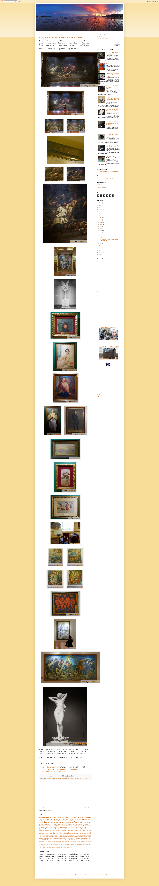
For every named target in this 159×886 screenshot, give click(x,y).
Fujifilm (65, 828)
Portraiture (62, 822)
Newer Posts (42, 808)
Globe (55, 841)
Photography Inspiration (61, 778)
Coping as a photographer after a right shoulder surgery (112, 75)
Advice (90, 838)
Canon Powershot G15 (50, 767)
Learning (46, 842)
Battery (70, 835)
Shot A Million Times (71, 778)
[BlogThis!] (68, 776)
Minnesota (86, 842)
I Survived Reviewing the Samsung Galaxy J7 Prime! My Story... (112, 123)
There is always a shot (43, 847)
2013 (100, 246)
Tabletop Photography (61, 838)
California (41, 832)
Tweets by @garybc (108, 178)
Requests (51, 845)
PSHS (69, 844)
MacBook (63, 842)
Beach (70, 839)
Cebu (78, 835)
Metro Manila (70, 819)
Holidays (62, 824)
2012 (100, 248)
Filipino (72, 830)
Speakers (70, 845)
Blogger (106, 874)
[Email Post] (63, 775)
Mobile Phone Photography (48, 844)
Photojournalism (49, 827)
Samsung (60, 845)
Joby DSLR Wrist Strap (51, 771)
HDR (44, 832)
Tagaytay (78, 845)
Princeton (85, 824)
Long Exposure (69, 824)
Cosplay (79, 839)
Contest (43, 833)
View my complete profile (103, 38)
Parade (85, 836)
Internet (60, 833)
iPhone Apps (50, 835)
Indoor (58, 825)
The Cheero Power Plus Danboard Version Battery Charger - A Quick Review (112, 111)
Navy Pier (60, 832)
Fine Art (81, 827)
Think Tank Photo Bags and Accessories (109, 346)
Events (89, 819)
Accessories (42, 822)
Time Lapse (69, 838)
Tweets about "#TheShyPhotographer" (108, 171)
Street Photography (81, 819)
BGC (88, 832)
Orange (66, 844)
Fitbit (54, 833)
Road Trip (79, 833)
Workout (83, 838)
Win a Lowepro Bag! (111, 63)
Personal (41, 828)
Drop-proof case (87, 839)
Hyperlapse (83, 841)
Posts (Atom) (49, 810)
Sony (90, 830)
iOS (86, 838)
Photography (44, 817)
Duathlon (41, 841)
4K (87, 838)
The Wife (68, 822)
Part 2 (81, 767)
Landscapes (64, 830)
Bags (90, 832)
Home (65, 808)
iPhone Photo (80, 828)
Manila (44, 778)
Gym (50, 836)
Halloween (66, 841)
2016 (100, 211)
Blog (40, 833)
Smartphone (50, 838)
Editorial (45, 841)
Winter (89, 821)
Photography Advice (77, 821)
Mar (101, 235)
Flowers (60, 828)
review (75, 769)
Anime (40, 839)
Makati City (51, 832)
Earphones (89, 835)
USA (90, 833)
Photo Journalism (59, 821)
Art (56, 825)
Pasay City (73, 844)
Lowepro (59, 842)
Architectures (59, 839)
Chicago (53, 817)
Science (78, 832)
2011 (100, 250)
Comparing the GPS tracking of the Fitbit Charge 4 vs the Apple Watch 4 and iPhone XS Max (113, 99)
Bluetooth (74, 835)
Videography (78, 838)
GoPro (46, 836)
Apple (72, 822)
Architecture (79, 824)
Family (46, 833)
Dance (84, 835)
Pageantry (80, 836)
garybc (101, 36)
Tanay (81, 845)
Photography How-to (52, 822)
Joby (87, 841)
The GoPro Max (110, 156)
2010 (100, 252)
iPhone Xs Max (66, 847)
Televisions (85, 845)
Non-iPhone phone (72, 833)
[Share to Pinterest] (73, 776)
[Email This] (66, 776)
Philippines (53, 778)
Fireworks (82, 825)
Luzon (55, 836)
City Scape (74, 839)
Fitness (85, 827)
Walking (50, 847)
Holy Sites (71, 841)
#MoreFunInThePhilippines (45, 830)
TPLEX (74, 845)
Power (45, 845)
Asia (64, 839)
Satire (63, 845)
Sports (54, 838)
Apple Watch (53, 839)
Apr (101, 233)
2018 (100, 207)
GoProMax (59, 841)
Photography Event (84, 844)
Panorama (71, 828)
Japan (47, 832)
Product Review (56, 824)
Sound (66, 845)
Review (81, 817)
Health (89, 827)
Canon (69, 825)
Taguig (53, 825)
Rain (48, 845)
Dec (101, 217)
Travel (85, 821)
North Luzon (61, 844)
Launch (80, 830)
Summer (67, 821)
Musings (56, 832)
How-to (56, 827)
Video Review (47, 824)
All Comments (102, 187)
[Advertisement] (65, 793)
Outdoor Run (75, 836)
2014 (100, 216)
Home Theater (77, 841)
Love (55, 842)
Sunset (87, 833)
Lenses (69, 830)
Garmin (43, 836)
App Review (47, 839)
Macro (58, 836)
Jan (101, 243)
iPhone (41, 824)
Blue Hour (88, 828)
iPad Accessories (43, 835)
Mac (84, 830)
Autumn (77, 822)
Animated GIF (56, 835)
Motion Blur (65, 833)
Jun (101, 228)
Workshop (54, 847)
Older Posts (88, 808)
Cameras (73, 825)
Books (76, 827)
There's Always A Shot (82, 778)
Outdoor (47, 819)
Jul (101, 226)
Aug (101, 224)
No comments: (57, 775)
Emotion (49, 841)
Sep (101, 222)
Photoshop (74, 832)
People (78, 844)
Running (84, 833)
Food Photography (56, 830)
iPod (65, 825)
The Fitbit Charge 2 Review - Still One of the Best (113, 146)
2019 (100, 205)
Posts (100, 185)
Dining (82, 839)
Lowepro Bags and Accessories (108, 327)
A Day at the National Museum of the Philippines (60, 37)
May (101, 230)
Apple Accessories (64, 835)
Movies (56, 844)
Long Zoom (51, 842)
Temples (89, 845)
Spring (74, 824)
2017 (100, 209)
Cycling (81, 835)
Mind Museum (80, 842)
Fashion (50, 833)
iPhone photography (51, 828)
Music (62, 825)
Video (73, 838)
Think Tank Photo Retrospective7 (56, 769)
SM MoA (55, 845)
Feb (101, 237)
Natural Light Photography (66, 836)
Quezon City (44, 838)
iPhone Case (59, 847)
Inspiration (48, 825)
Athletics (67, 839)
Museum (49, 778)
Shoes (87, 830)
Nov (101, 220)
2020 (100, 203)
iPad (82, 832)
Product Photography (68, 827)
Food (40, 836)
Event (77, 825)
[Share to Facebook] (71, 776)
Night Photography (67, 832)
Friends (56, 833)
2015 (100, 213)
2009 (100, 254)
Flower (52, 841)
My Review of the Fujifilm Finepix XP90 (112, 53)
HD (63, 841)
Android (84, 832)
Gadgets (41, 819)
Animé (43, 839)
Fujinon (76, 830)
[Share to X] (69, 776)
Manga (67, 842)
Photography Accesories (58, 819)
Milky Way (74, 842)
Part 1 (71, 767)
